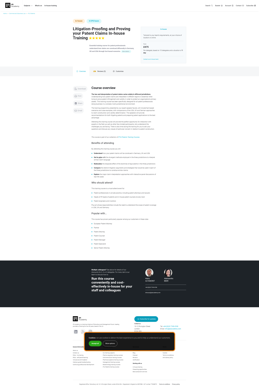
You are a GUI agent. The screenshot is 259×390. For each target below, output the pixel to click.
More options (110, 343)
